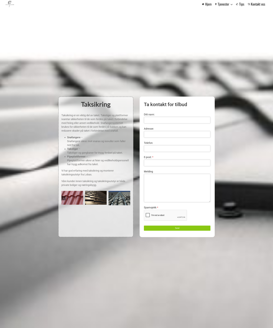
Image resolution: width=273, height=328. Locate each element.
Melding (148, 171)
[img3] (96, 198)
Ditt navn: (149, 114)
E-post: (148, 157)
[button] (63, 198)
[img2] (72, 198)
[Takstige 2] (119, 198)
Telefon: (148, 142)
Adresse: (149, 128)
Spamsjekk (151, 207)
